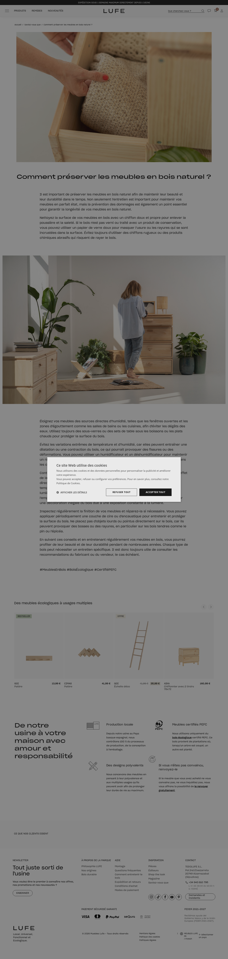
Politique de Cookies (68, 483)
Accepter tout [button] (155, 492)
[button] (71, 492)
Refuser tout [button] (121, 492)
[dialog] (114, 479)
